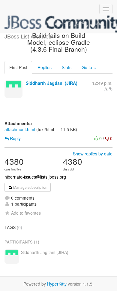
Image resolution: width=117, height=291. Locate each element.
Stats (66, 67)
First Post (18, 67)
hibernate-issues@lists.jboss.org (35, 177)
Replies (45, 67)
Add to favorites (26, 213)
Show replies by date (92, 154)
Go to (87, 67)
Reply (15, 138)
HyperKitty (57, 284)
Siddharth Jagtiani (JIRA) (51, 83)
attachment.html (19, 129)
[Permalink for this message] (110, 88)
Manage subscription (29, 187)
